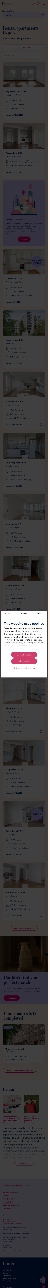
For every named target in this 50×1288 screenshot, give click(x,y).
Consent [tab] (8, 614)
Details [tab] (24, 614)
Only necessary (24, 661)
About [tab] (39, 614)
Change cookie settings (25, 668)
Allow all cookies (24, 655)
